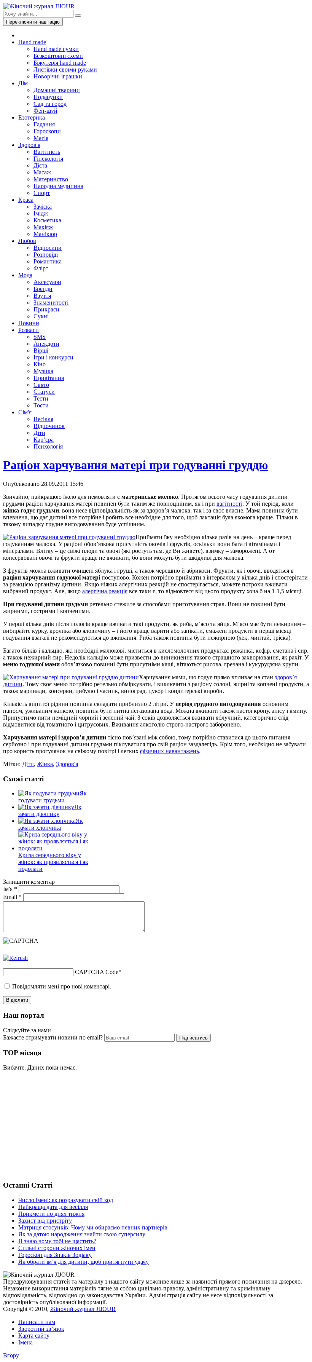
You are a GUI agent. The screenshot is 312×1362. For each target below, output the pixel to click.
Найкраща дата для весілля (53, 1207)
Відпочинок (49, 426)
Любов (27, 241)
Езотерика (31, 117)
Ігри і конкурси (53, 357)
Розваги (28, 330)
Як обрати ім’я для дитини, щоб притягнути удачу (83, 1261)
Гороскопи (47, 131)
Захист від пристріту (45, 1220)
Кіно (39, 364)
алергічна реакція (104, 591)
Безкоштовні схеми (58, 56)
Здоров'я (29, 145)
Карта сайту (33, 1335)
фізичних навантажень (169, 751)
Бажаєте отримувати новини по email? (53, 1037)
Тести (40, 398)
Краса (25, 199)
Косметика (47, 220)
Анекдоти (46, 343)
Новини (28, 323)
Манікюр (45, 234)
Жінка (45, 764)
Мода (25, 275)
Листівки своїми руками (65, 69)
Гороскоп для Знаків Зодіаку (55, 1255)
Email (12, 897)
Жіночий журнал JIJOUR (83, 1309)
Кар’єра (43, 439)
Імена (25, 1342)
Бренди (43, 289)
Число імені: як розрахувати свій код (65, 1200)
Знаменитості (50, 302)
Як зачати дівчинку (49, 810)
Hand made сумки (56, 49)
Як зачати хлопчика (50, 824)
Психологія (48, 446)
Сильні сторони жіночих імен (57, 1248)
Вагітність (46, 151)
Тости (41, 405)
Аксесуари (47, 282)
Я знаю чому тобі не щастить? (57, 1241)
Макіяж (43, 227)
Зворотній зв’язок (41, 1328)
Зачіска (42, 206)
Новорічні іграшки (57, 76)
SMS (39, 337)
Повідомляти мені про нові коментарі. (61, 986)
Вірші (40, 350)
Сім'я (25, 412)
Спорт (41, 193)
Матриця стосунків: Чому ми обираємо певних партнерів (92, 1227)
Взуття (42, 295)
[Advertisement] (60, 1124)
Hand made (32, 42)
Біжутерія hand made (59, 62)
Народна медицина (58, 186)
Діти (39, 433)
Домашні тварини (56, 90)
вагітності (229, 503)
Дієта (40, 165)
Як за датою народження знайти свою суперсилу (81, 1234)
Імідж (40, 213)
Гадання (44, 124)
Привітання (48, 378)
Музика (43, 371)
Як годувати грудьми (52, 796)
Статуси (44, 391)
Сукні (41, 316)
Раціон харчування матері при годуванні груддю (135, 465)
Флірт (40, 268)
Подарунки (48, 97)
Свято (41, 385)
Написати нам (36, 1322)
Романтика (47, 261)
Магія (40, 138)
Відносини (47, 247)
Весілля (43, 419)
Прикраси (46, 309)
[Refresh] (15, 958)
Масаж (42, 172)
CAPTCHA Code (96, 972)
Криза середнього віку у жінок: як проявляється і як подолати (53, 862)
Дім (23, 83)
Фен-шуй (45, 110)
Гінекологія (48, 158)
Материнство (50, 179)
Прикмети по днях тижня (51, 1213)
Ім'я (10, 889)
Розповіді (45, 254)
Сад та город (50, 104)
